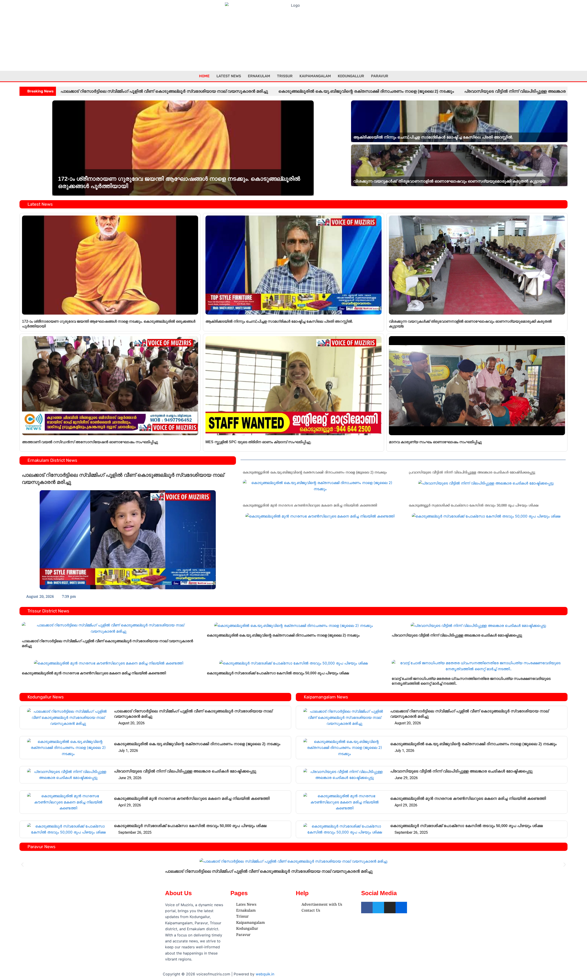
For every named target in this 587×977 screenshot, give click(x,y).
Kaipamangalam (315, 76)
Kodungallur (351, 76)
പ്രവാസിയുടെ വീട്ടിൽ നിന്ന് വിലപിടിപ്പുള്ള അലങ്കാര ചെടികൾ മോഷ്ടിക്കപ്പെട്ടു (472, 473)
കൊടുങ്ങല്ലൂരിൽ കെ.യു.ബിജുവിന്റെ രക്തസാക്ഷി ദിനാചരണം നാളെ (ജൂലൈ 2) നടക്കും (366, 91)
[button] (22, 864)
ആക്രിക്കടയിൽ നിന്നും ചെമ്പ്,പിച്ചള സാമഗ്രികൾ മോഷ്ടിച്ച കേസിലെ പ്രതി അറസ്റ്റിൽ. (433, 137)
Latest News (228, 76)
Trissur (285, 76)
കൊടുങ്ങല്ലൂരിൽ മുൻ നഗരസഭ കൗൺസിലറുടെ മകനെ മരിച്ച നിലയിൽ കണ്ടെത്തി (310, 506)
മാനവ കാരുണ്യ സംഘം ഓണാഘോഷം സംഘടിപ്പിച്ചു (435, 442)
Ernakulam (259, 76)
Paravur (379, 76)
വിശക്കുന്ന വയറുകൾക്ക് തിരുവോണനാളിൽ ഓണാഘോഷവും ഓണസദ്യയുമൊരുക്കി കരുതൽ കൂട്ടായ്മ (449, 181)
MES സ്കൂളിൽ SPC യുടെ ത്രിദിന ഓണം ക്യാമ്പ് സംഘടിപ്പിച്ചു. (258, 442)
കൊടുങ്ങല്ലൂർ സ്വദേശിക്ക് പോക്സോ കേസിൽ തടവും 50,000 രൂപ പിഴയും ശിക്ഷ (473, 506)
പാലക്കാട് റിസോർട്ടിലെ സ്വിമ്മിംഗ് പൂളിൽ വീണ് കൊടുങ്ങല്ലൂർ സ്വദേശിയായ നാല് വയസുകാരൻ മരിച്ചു (164, 91)
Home (204, 76)
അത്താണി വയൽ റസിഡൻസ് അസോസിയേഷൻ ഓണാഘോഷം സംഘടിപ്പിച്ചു (90, 442)
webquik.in (265, 974)
